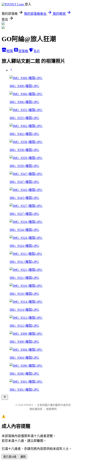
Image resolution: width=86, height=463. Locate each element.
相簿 (10, 51)
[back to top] (5, 397)
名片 (37, 51)
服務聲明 (51, 408)
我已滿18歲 (9, 456)
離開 (23, 456)
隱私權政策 (35, 408)
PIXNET (28, 404)
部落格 (23, 51)
